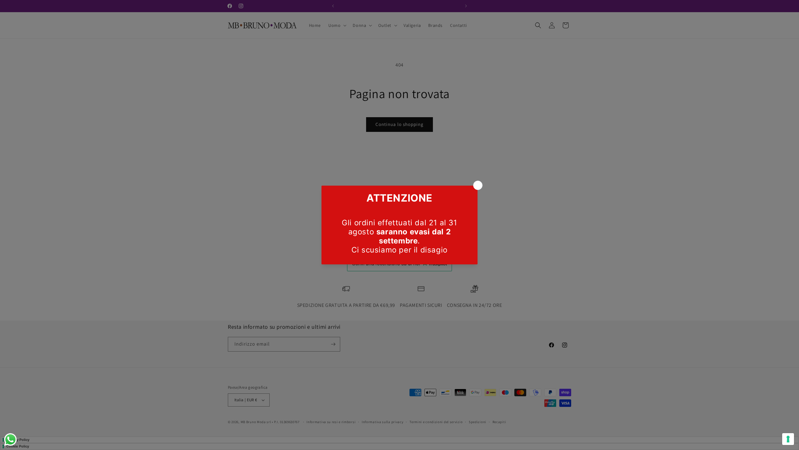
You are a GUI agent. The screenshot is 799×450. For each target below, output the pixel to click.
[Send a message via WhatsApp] (10, 439)
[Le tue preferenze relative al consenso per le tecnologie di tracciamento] (788, 439)
